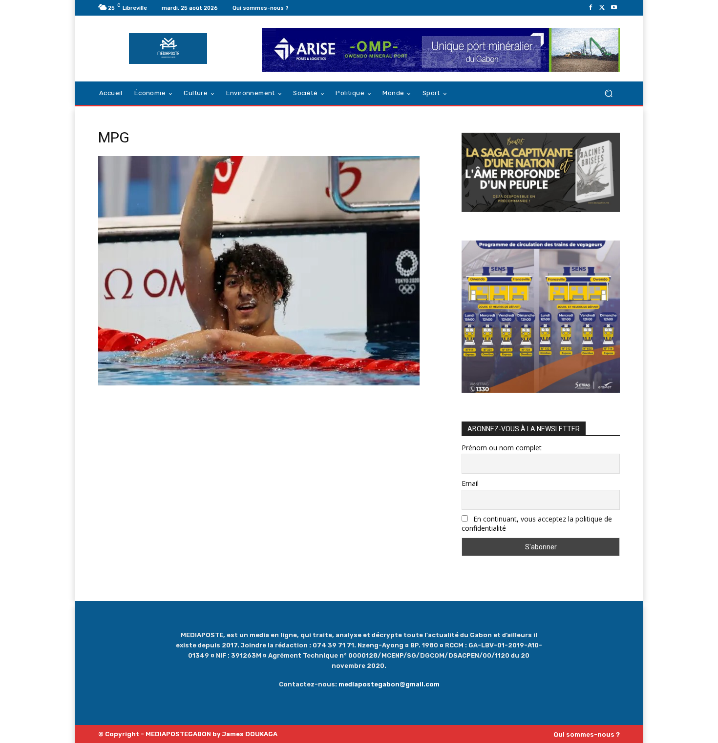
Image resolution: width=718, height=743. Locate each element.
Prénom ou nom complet (502, 447)
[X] (602, 8)
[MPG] (259, 383)
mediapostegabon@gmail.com (389, 684)
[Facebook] (590, 8)
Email (470, 483)
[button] (608, 93)
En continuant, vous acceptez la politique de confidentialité (537, 523)
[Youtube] (614, 8)
